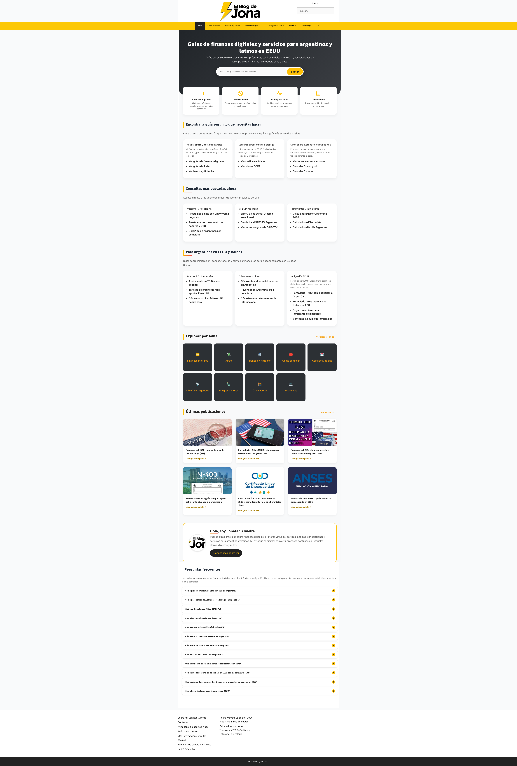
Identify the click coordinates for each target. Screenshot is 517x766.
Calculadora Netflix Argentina (310, 227)
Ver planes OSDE (251, 166)
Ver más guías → (329, 412)
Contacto (183, 722)
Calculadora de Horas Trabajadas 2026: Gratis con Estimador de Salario (234, 730)
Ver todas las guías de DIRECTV (259, 227)
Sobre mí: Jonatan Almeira (192, 717)
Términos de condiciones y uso (194, 744)
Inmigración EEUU (276, 25)
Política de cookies (188, 731)
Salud (291, 25)
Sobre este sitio (186, 749)
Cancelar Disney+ (303, 171)
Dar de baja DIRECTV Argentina (259, 222)
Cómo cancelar (213, 25)
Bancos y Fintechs (260, 357)
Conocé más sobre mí (226, 553)
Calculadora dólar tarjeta (307, 222)
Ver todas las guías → (326, 337)
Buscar (295, 71)
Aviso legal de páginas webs (193, 727)
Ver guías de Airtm (199, 166)
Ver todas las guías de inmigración (313, 318)
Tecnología (306, 25)
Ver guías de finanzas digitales (206, 161)
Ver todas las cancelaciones (309, 161)
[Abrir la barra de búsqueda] (318, 26)
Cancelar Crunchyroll (305, 166)
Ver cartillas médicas (253, 161)
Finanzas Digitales (253, 25)
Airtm (229, 357)
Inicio (200, 25)
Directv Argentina (232, 25)
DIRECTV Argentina (197, 387)
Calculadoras (259, 387)
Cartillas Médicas (322, 357)
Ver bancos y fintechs (201, 171)
